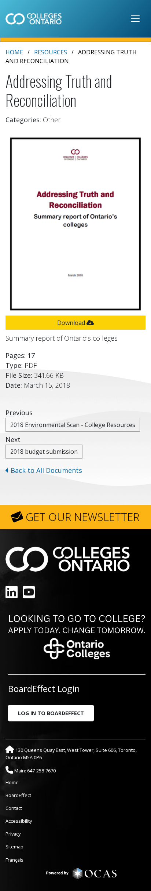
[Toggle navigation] (135, 18)
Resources (50, 52)
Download (71, 323)
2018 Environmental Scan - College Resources (72, 425)
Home (14, 52)
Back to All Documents (45, 470)
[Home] (33, 18)
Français (14, 859)
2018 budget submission (44, 452)
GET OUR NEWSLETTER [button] (82, 516)
